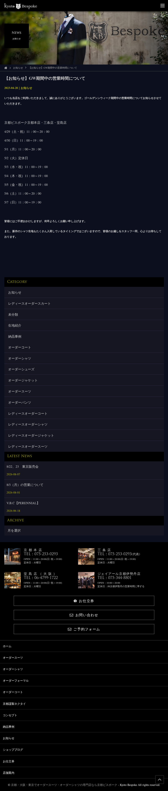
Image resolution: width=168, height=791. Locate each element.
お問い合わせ (86, 615)
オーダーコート (19, 347)
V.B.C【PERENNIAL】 (23, 503)
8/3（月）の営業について (25, 484)
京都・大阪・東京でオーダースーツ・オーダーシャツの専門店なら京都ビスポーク (64, 785)
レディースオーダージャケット (31, 435)
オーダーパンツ (19, 402)
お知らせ (18, 67)
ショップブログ (13, 749)
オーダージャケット (23, 380)
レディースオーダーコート (28, 413)
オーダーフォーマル (16, 680)
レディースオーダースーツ (28, 446)
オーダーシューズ (21, 369)
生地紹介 (14, 325)
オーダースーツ (19, 391)
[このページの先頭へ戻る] (159, 779)
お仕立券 (86, 600)
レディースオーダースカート (29, 303)
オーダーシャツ (19, 358)
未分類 (13, 314)
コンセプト (10, 715)
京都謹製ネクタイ (14, 704)
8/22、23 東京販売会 (23, 466)
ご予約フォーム (86, 629)
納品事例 (14, 336)
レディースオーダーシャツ (28, 424)
